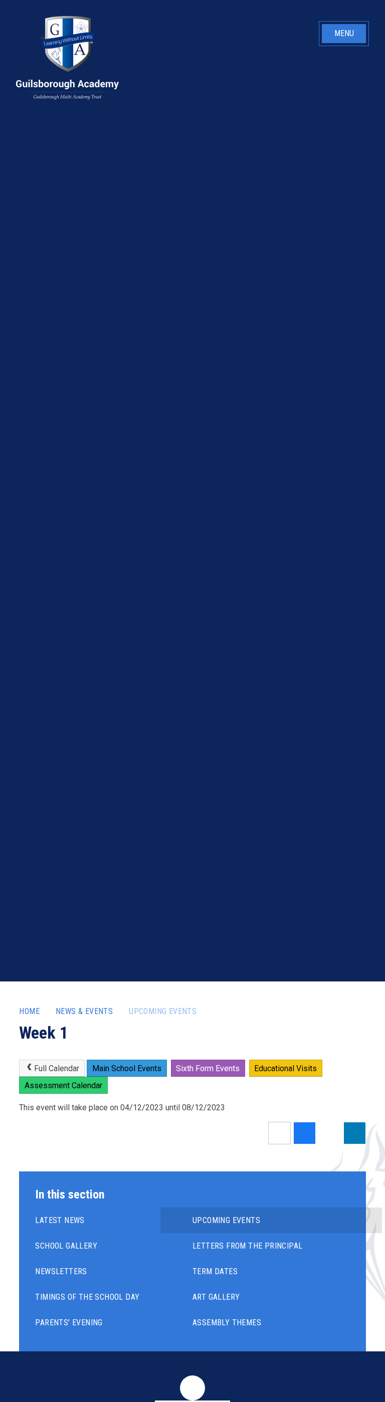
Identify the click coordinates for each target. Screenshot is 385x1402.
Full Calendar (56, 1068)
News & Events (84, 1011)
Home (29, 1011)
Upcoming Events (163, 1011)
